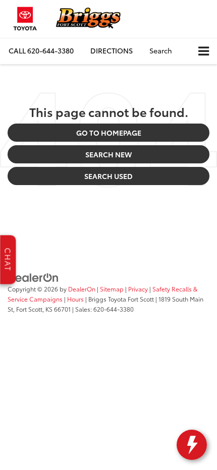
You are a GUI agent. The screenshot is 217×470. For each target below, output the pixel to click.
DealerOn (81, 288)
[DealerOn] (33, 277)
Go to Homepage (108, 133)
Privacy (138, 288)
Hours (75, 299)
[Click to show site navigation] (203, 51)
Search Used (108, 176)
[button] (41, 51)
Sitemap (112, 288)
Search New (108, 154)
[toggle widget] (192, 445)
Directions (111, 50)
